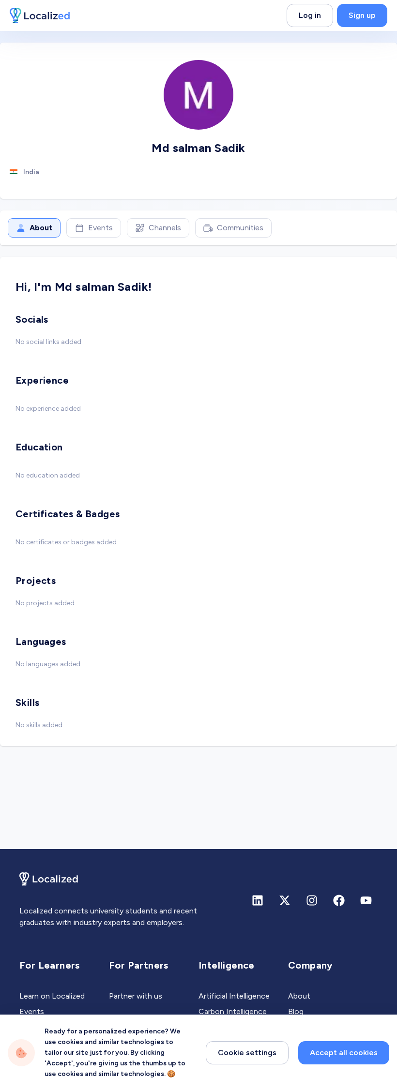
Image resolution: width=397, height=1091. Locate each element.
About (41, 227)
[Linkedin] (257, 900)
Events (100, 227)
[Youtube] (366, 900)
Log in (310, 15)
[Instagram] (311, 900)
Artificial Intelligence (234, 996)
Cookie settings (247, 1052)
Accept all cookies (344, 1052)
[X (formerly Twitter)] (284, 900)
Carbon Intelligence (232, 1011)
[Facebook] (339, 900)
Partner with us (135, 996)
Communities (240, 227)
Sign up (362, 15)
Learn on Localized (52, 996)
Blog (296, 1011)
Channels (165, 227)
